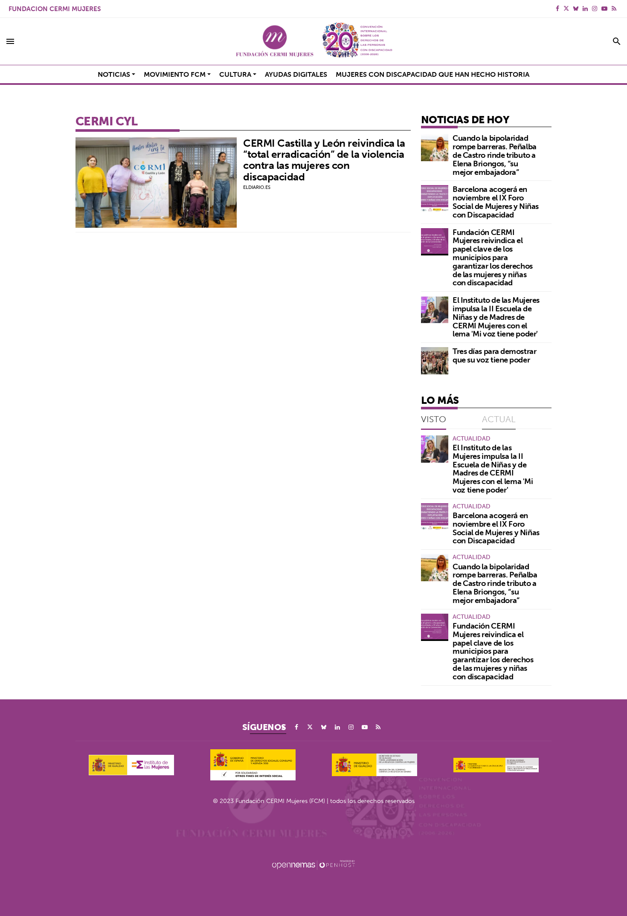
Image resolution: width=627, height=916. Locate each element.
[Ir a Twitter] (566, 8)
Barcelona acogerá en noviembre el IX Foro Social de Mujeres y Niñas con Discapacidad (496, 202)
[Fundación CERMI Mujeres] (313, 41)
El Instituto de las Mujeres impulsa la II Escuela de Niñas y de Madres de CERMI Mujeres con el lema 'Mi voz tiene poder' (496, 316)
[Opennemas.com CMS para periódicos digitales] (313, 864)
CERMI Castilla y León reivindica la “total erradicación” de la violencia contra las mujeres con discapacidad (324, 160)
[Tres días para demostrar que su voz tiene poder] (434, 360)
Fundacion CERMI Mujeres (55, 8)
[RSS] (614, 8)
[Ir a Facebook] (557, 8)
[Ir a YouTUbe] (604, 8)
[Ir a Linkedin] (585, 8)
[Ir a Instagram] (594, 8)
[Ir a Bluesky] (575, 8)
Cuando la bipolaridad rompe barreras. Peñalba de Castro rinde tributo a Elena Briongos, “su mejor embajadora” (495, 154)
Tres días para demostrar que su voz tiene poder (494, 355)
